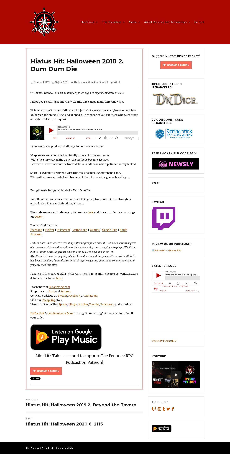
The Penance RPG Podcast (39, 448)
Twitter (49, 229)
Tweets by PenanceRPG (164, 341)
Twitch (38, 216)
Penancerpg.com (59, 286)
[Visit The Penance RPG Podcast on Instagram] (159, 409)
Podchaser (107, 304)
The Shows (87, 22)
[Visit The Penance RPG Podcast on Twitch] (154, 409)
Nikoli (116, 82)
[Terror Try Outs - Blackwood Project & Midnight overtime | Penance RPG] (176, 374)
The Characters (111, 22)
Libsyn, (73, 304)
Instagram (63, 229)
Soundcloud (79, 229)
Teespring (48, 300)
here (90, 212)
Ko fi (52, 291)
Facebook (36, 229)
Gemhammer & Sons (60, 313)
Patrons (199, 22)
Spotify (63, 304)
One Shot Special (98, 82)
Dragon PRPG (41, 82)
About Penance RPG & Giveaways (165, 22)
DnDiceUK (37, 313)
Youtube (95, 229)
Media (132, 22)
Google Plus (109, 229)
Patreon (65, 291)
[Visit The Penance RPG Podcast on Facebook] (173, 409)
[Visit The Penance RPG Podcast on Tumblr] (164, 409)
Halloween (80, 82)
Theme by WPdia (65, 448)
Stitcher (83, 304)
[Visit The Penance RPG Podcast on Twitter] (168, 409)
